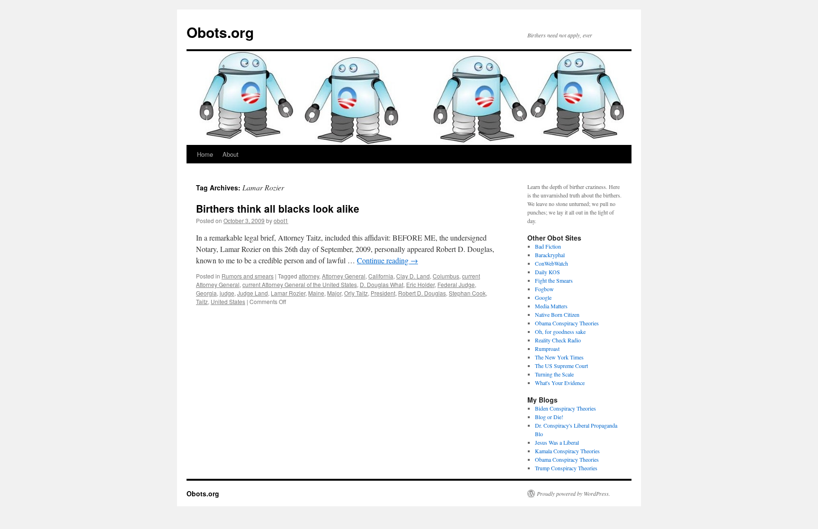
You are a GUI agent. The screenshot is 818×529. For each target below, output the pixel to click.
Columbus (446, 276)
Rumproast (547, 348)
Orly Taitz (356, 293)
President (383, 293)
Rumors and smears (248, 276)
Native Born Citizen (557, 314)
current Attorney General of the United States (299, 284)
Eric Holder (420, 284)
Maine (316, 293)
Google (543, 297)
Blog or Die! (549, 417)
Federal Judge (456, 284)
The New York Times (559, 357)
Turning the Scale (554, 374)
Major (334, 293)
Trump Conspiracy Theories (566, 468)
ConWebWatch (551, 263)
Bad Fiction (548, 246)
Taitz (202, 301)
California (380, 276)
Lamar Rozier (288, 293)
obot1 (281, 220)
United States (228, 301)
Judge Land (252, 293)
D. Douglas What (381, 284)
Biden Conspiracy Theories (565, 408)
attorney (309, 276)
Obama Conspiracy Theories (567, 323)
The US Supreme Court (561, 365)
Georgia (206, 293)
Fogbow (544, 289)
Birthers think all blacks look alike (277, 208)
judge (227, 293)
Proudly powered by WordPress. (573, 493)
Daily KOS (547, 272)
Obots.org (220, 32)
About (230, 154)
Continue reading (387, 260)
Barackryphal (550, 255)
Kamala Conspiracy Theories (567, 451)
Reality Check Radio (558, 340)
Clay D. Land (413, 276)
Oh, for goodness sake (560, 331)
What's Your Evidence (560, 382)
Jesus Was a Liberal (557, 442)
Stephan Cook (467, 293)
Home (205, 154)
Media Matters (551, 306)
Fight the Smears (554, 280)
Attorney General (343, 276)
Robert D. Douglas (422, 293)
